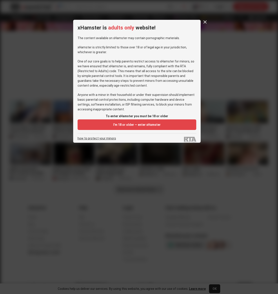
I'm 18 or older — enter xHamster (137, 124)
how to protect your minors (97, 138)
